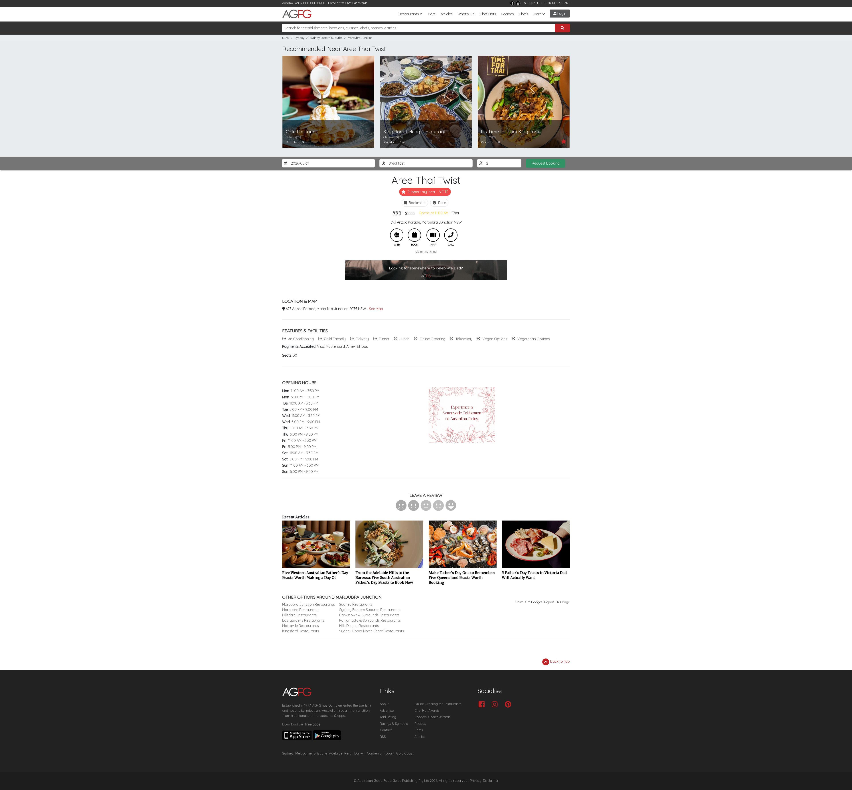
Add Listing (388, 717)
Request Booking (546, 163)
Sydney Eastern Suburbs (326, 37)
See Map (376, 309)
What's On (466, 14)
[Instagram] (518, 3)
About (384, 704)
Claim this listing (426, 251)
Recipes (507, 14)
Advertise (387, 711)
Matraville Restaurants (300, 625)
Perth (348, 753)
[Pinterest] (509, 704)
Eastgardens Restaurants (303, 620)
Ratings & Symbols (394, 724)
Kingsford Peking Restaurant (414, 131)
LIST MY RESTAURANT (555, 3)
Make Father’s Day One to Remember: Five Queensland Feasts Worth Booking (462, 577)
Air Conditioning (301, 339)
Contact (386, 730)
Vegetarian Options (533, 339)
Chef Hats (488, 14)
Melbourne (303, 753)
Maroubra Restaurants (301, 609)
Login (561, 13)
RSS (383, 737)
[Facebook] (512, 3)
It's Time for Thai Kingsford (510, 131)
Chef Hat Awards (356, 3)
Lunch (404, 339)
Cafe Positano (301, 131)
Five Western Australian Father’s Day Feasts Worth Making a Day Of (315, 575)
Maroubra (292, 142)
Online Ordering (432, 339)
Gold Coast (405, 753)
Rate (441, 202)
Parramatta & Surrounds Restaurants (370, 620)
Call (451, 235)
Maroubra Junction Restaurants (308, 604)
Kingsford (389, 142)
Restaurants (409, 14)
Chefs (523, 14)
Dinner (384, 339)
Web (396, 235)
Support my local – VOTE (427, 192)
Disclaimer (491, 781)
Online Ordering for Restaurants (437, 704)
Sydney (299, 37)
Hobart (388, 753)
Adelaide (336, 753)
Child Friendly (335, 339)
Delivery (362, 339)
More (537, 14)
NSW (285, 37)
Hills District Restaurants (359, 625)
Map (433, 235)
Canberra (374, 753)
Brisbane (320, 753)
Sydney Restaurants (356, 604)
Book (414, 235)
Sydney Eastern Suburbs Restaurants (369, 609)
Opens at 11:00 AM (433, 213)
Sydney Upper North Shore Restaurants (371, 631)
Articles (447, 14)
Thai (455, 213)
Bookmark (417, 202)
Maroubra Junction (360, 37)
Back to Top (559, 661)
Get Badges (533, 602)
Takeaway (464, 339)
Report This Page (557, 602)
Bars (432, 14)
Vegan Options (494, 339)
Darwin (359, 753)
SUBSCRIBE (531, 3)
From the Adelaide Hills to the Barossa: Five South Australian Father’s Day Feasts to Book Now (384, 577)
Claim (519, 602)
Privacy (475, 781)
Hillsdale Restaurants (299, 615)
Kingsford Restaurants (300, 631)
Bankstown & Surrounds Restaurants (369, 615)
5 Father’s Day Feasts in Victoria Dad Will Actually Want (534, 575)
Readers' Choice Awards (432, 717)
